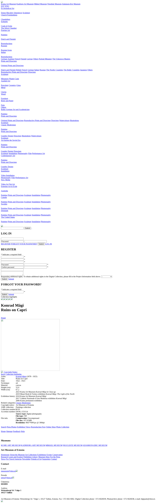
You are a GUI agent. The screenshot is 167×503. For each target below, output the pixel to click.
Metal (3, 87)
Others (35, 59)
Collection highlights (14, 374)
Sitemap (9, 431)
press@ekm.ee (6, 478)
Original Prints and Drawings (12, 65)
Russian (4, 46)
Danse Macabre (7, 13)
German (4, 59)
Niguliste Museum (54, 4)
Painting (4, 35)
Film (30, 153)
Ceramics (12, 85)
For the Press (55, 457)
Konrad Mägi (21, 376)
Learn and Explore (16, 457)
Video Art (5, 184)
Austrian (11, 59)
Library (35, 457)
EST (3, 6)
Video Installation (8, 175)
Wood (3, 94)
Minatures (5, 79)
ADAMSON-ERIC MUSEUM (95, 445)
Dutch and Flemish (8, 39)
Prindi (3, 318)
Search (3, 427)
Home (3, 431)
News (3, 459)
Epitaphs (4, 22)
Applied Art (5, 81)
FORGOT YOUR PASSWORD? (24, 244)
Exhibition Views (23, 427)
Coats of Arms (6, 26)
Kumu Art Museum (8, 4)
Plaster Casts (14, 79)
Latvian (30, 59)
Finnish (23, 59)
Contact (54, 459)
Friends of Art (36, 459)
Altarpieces (17, 13)
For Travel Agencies (14, 459)
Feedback (16, 431)
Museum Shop (44, 457)
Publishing (27, 457)
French (17, 59)
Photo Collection (62, 427)
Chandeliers (5, 19)
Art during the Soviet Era (10, 140)
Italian (3, 52)
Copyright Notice (10, 372)
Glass (18, 85)
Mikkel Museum (40, 4)
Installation (13, 153)
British (18, 70)
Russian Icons (6, 50)
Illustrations (74, 120)
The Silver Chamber (9, 28)
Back (3, 374)
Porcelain (4, 85)
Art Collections (31, 455)
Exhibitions (41, 455)
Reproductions (6, 43)
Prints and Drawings (9, 61)
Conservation (57, 455)
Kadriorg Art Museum (25, 4)
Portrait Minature (45, 59)
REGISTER (6, 244)
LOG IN (48, 244)
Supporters (46, 459)
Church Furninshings (9, 15)
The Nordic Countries (54, 70)
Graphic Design (7, 136)
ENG (7, 6)
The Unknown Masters (61, 59)
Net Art (12, 184)
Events (49, 455)
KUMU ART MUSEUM (11, 445)
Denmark (4, 211)
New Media (5, 180)
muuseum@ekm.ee (8, 471)
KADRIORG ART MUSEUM (33, 445)
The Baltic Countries (72, 70)
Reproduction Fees (38, 427)
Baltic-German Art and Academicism (15, 109)
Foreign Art (5, 30)
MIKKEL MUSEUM (54, 445)
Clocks (3, 92)
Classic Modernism (8, 125)
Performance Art (38, 153)
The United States (8, 217)
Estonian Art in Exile (9, 186)
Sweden (4, 204)
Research (4, 457)
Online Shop (51, 427)
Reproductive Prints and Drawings (14, 72)
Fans (3, 105)
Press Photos (12, 427)
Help (23, 431)
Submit (11, 279)
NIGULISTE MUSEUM (72, 445)
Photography (23, 153)
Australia (4, 191)
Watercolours (64, 120)
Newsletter (26, 459)
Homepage (5, 455)
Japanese (83, 70)
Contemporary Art (8, 156)
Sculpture (26, 13)
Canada (4, 197)
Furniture (4, 98)
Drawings (32, 72)
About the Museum (17, 455)
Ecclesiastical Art (7, 8)
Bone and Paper (7, 101)
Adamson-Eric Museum (71, 4)
